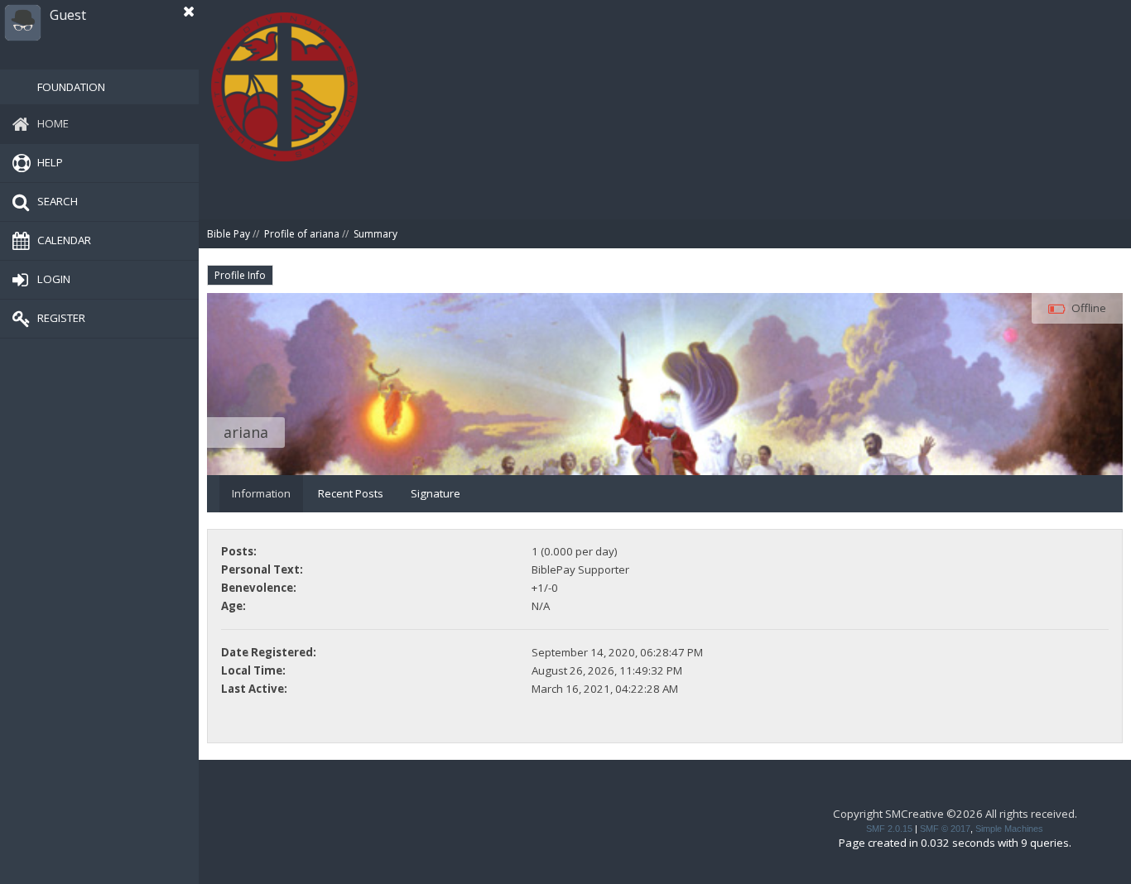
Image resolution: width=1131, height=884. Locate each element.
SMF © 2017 (945, 829)
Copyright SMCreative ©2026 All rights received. (955, 813)
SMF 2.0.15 (889, 829)
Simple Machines (1009, 829)
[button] (189, 11)
